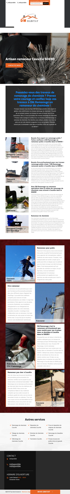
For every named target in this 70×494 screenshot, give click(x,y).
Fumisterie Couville (36, 439)
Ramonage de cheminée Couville (19, 426)
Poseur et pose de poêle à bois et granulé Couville (55, 441)
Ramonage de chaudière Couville (55, 434)
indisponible (12, 2)
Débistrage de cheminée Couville (17, 440)
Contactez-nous (14, 65)
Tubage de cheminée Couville (18, 434)
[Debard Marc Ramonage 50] (29, 15)
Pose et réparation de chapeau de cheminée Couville (54, 427)
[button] (33, 82)
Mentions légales (27, 492)
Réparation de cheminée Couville (35, 426)
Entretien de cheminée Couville (36, 434)
